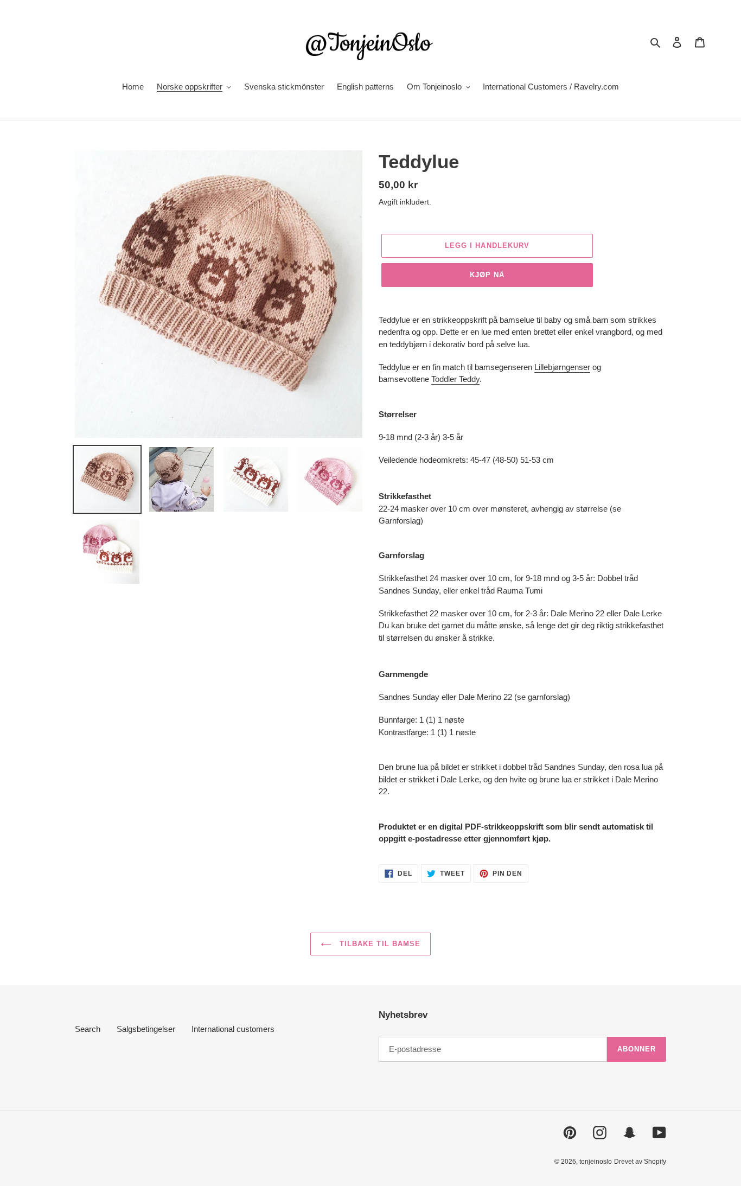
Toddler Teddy (455, 379)
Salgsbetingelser (146, 1029)
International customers (232, 1029)
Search (87, 1029)
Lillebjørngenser (562, 367)
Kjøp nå (487, 275)
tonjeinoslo (595, 1161)
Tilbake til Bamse (378, 944)
